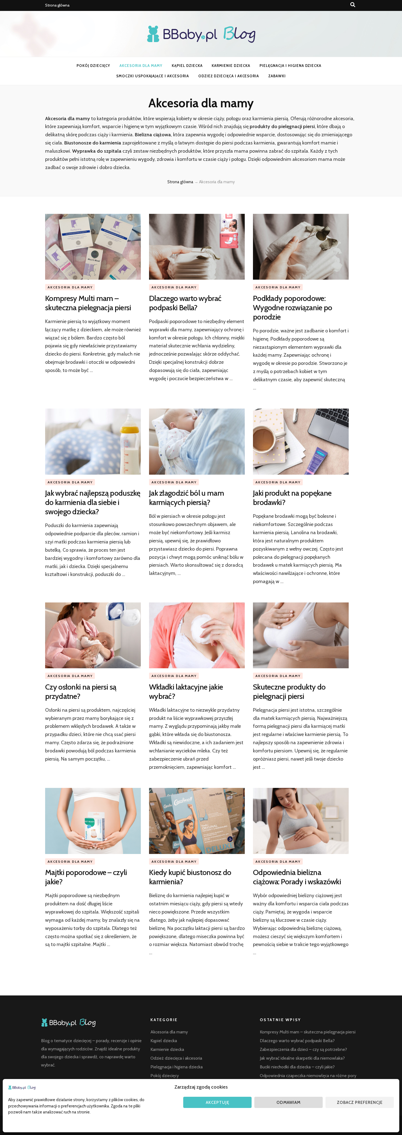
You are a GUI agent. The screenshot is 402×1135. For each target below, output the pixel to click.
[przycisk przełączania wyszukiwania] (352, 4)
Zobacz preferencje (360, 1102)
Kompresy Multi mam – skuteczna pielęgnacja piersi (88, 303)
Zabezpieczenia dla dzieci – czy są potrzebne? (303, 1049)
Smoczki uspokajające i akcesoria (152, 76)
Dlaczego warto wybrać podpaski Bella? (185, 303)
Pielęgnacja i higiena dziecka (290, 65)
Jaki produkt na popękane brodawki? (292, 497)
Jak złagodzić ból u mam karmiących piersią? (186, 497)
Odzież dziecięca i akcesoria (228, 76)
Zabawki (277, 76)
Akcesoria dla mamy (141, 65)
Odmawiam (288, 1102)
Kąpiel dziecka (187, 65)
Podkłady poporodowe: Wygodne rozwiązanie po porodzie (292, 307)
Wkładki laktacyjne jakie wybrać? (186, 691)
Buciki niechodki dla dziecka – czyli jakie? (297, 1066)
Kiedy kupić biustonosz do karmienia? (190, 877)
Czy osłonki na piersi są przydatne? (80, 691)
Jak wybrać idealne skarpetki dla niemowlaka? (302, 1058)
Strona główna (57, 5)
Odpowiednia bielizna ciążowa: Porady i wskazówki (297, 877)
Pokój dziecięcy (93, 65)
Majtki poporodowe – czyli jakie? (86, 877)
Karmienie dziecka (231, 65)
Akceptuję (217, 1102)
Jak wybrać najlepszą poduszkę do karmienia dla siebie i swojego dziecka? (92, 502)
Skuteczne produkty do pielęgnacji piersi (289, 691)
